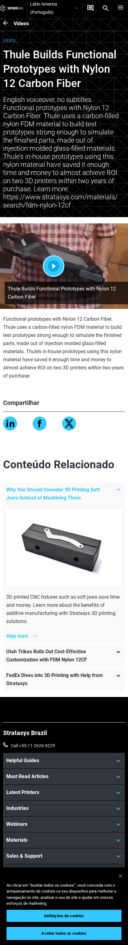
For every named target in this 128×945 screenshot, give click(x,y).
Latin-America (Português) (43, 8)
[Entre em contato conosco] (90, 8)
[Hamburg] (120, 8)
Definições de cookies (64, 915)
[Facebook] (40, 423)
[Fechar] (120, 876)
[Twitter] (69, 423)
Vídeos (21, 24)
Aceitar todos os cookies (63, 933)
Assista (76, 266)
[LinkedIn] (10, 423)
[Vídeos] (8, 23)
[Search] (105, 8)
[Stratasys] (11, 8)
